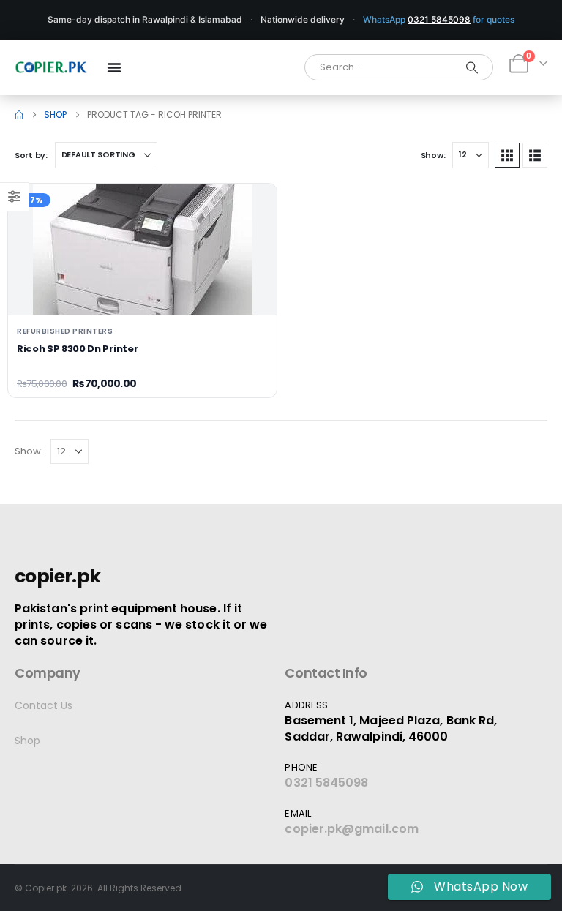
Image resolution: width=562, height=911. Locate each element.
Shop (27, 740)
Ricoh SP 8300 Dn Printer (77, 349)
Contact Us (43, 705)
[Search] (472, 67)
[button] (507, 155)
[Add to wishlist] (254, 206)
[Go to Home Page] (19, 115)
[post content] (142, 249)
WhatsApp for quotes (438, 19)
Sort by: (31, 155)
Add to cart (142, 292)
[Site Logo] (51, 67)
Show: (433, 155)
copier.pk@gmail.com (352, 828)
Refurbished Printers (65, 331)
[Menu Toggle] (114, 67)
